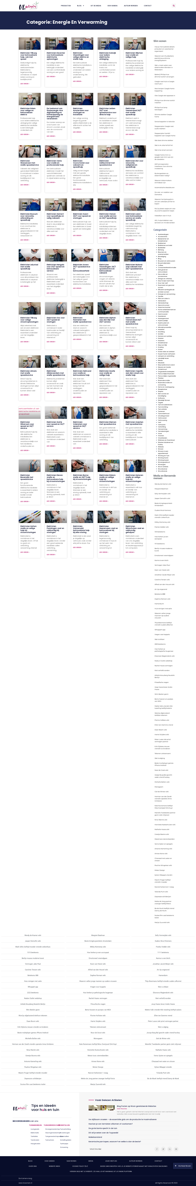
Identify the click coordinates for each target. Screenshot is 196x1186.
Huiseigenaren (163, 318)
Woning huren (163, 458)
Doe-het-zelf (163, 283)
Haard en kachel (164, 307)
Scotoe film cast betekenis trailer (32, 1084)
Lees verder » (24, 84)
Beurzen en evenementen (163, 253)
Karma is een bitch (161, 560)
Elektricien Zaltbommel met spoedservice (107, 163)
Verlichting (162, 427)
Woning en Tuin (163, 456)
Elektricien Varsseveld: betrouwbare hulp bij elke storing (81, 529)
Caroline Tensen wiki (162, 580)
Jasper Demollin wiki (162, 498)
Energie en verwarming (166, 294)
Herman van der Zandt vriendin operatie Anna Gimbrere (163, 799)
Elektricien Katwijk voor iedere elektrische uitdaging (107, 56)
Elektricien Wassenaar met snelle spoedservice (29, 163)
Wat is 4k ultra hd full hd (164, 145)
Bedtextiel (161, 248)
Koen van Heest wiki (162, 570)
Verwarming (162, 429)
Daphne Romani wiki (162, 599)
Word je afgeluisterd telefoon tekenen (33, 1016)
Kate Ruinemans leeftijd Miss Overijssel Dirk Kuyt (98, 1044)
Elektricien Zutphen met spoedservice (134, 423)
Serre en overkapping (166, 387)
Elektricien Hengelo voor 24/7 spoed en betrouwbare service (55, 267)
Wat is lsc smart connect (163, 150)
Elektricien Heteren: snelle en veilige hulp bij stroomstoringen (134, 478)
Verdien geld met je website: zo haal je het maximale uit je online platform (101, 1171)
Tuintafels (34, 1136)
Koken (160, 349)
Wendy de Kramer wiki (163, 484)
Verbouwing (162, 420)
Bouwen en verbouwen (166, 261)
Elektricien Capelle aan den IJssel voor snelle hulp (134, 373)
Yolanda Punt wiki (161, 892)
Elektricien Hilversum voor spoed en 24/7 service (27, 425)
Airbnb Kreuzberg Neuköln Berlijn (32, 1004)
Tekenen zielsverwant (163, 753)
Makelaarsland (95, 1137)
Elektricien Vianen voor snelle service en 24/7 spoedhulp (108, 216)
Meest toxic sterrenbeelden (165, 839)
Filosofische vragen (162, 682)
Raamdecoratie (164, 380)
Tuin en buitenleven (165, 405)
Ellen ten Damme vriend (164, 725)
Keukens (161, 341)
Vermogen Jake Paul (162, 565)
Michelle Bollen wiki (162, 782)
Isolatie (160, 334)
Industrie (161, 329)
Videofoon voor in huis (163, 216)
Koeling (161, 347)
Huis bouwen (163, 314)
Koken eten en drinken (166, 352)
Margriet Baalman (161, 489)
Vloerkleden (162, 438)
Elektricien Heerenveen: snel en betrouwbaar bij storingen (108, 529)
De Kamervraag (25, 1178)
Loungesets (35, 1129)
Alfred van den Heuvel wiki (164, 584)
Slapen (160, 391)
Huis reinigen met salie (163, 608)
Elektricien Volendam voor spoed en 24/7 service (80, 425)
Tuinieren (161, 411)
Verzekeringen (163, 431)
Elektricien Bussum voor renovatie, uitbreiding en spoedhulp (29, 217)
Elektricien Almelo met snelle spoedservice (28, 373)
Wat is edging (160, 758)
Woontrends (162, 471)
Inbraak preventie (164, 327)
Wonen (160, 449)
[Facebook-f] (156, 1149)
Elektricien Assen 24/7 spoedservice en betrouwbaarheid (81, 267)
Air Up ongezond (161, 589)
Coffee (160, 265)
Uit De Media (96, 6)
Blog (79, 6)
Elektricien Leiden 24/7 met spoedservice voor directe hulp (107, 111)
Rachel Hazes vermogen (164, 666)
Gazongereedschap (50, 1133)
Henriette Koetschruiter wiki (165, 825)
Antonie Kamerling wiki (163, 849)
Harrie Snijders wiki (162, 734)
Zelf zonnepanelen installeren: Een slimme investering (163, 166)
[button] (174, 6)
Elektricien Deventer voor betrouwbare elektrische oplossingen (56, 56)
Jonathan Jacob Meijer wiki (165, 575)
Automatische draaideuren (165, 187)
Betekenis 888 (160, 594)
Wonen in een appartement (163, 452)
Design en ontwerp (165, 279)
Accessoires (162, 236)
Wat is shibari (159, 639)
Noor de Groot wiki (161, 770)
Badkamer (162, 243)
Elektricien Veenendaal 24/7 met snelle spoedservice (134, 321)
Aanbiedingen (163, 234)
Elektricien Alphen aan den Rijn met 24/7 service (107, 320)
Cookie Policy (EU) (80, 1166)
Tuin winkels (162, 409)
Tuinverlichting (65, 1129)
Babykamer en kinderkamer (163, 240)
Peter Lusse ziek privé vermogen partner (163, 1021)
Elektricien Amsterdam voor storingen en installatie (81, 111)
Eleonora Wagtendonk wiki (165, 656)
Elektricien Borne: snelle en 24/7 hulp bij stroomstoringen (82, 477)
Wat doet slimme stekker (164, 140)
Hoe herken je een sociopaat (98, 952)
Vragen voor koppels (162, 634)
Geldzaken (162, 301)
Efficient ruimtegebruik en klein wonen (166, 291)
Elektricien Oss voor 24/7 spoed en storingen (56, 320)
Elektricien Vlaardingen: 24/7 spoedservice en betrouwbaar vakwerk (107, 268)
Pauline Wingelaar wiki (163, 865)
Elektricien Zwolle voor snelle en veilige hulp (107, 373)
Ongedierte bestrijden (166, 371)
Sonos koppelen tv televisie (165, 121)
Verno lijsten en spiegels (164, 844)
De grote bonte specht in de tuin (103, 1128)
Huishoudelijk (163, 321)
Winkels (161, 447)
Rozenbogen (65, 1133)
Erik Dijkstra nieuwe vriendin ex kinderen (33, 1027)
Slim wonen (71, 1161)
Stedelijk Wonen (164, 400)
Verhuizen (161, 425)
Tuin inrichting (163, 407)
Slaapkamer (162, 389)
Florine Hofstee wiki (162, 720)
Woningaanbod (164, 462)
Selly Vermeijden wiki (163, 494)
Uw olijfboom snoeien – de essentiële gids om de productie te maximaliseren (123, 1119)
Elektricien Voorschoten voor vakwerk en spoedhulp (81, 164)
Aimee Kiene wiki (161, 853)
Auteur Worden (131, 6)
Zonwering (64, 1147)
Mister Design (160, 870)
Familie (160, 296)
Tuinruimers (49, 1140)
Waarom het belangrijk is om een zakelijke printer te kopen (165, 201)
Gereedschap (163, 303)
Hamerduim (159, 604)
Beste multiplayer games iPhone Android (32, 1033)
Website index (54, 1166)
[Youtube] (176, 1149)
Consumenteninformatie (167, 267)
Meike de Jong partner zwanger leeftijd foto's (98, 1079)
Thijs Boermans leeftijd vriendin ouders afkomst (163, 981)
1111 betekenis (160, 544)
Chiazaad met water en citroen (163, 1061)
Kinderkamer (163, 343)
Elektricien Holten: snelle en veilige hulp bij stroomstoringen (28, 529)
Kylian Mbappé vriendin (163, 875)
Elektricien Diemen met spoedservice (107, 423)
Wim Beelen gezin (161, 694)
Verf (159, 422)
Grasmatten (64, 1136)
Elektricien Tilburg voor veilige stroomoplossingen (29, 320)
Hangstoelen (35, 1144)
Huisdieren (162, 316)
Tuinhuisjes (64, 1144)
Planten (161, 378)
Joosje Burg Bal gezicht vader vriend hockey (163, 1033)
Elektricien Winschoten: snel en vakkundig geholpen (135, 529)
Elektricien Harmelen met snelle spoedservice (82, 320)
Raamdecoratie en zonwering (165, 383)
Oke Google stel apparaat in (165, 95)
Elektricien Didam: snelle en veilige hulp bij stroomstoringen (107, 478)
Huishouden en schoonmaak (163, 324)
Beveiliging (162, 256)
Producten (66, 6)
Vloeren (161, 436)
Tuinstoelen (35, 1140)
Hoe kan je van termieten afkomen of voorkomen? (111, 1124)
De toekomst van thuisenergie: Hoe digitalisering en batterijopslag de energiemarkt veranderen (55, 113)
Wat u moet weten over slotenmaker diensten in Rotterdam (164, 67)
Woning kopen (163, 460)
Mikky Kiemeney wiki (162, 522)
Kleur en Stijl (162, 345)
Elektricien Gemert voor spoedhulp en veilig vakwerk (55, 216)
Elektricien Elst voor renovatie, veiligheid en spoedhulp (134, 164)
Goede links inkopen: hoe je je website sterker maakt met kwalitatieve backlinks (133, 1166)
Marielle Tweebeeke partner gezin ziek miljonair (163, 1044)
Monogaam (159, 787)
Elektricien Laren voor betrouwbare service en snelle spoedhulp (134, 217)
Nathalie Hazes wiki (162, 829)
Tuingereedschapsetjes (50, 1136)
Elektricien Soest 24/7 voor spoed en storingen (82, 216)
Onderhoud (162, 369)
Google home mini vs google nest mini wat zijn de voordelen (164, 157)
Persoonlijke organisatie (167, 376)
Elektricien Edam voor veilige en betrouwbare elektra (28, 111)
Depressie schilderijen (163, 896)
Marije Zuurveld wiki (162, 922)
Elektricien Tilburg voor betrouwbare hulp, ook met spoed (28, 56)
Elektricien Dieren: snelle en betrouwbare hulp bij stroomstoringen (56, 478)
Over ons (33, 1166)
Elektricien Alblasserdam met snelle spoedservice (56, 373)
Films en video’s (164, 298)
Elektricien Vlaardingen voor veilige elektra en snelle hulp (81, 56)
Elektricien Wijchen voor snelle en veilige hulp (134, 55)
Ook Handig (113, 6)
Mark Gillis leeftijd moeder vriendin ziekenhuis (32, 947)
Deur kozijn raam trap (166, 281)
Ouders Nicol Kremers (163, 510)
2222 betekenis (160, 644)
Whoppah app (160, 630)
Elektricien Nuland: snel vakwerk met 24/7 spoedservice (134, 266)
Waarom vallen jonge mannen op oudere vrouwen (162, 615)
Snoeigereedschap (50, 1129)
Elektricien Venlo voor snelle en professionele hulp (55, 163)
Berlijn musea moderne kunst (33, 958)
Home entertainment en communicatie (167, 311)
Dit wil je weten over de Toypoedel (103, 1133)
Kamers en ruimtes (165, 336)
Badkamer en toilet (165, 245)
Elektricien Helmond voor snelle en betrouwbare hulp (82, 373)
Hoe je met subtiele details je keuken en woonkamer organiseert (164, 49)
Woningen (162, 464)
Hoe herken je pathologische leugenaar (98, 993)
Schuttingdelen (65, 1140)
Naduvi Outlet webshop (163, 661)
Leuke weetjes (111, 1161)
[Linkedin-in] (169, 1149)
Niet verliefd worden (162, 670)
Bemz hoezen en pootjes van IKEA (98, 1010)
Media (160, 360)
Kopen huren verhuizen (166, 354)
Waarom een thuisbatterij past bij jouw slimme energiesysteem (164, 58)
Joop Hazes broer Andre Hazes (163, 1004)
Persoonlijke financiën (166, 374)
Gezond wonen (163, 305)
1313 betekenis (160, 532)
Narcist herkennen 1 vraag (164, 887)
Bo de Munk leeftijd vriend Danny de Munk (163, 1079)
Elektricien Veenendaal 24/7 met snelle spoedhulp (134, 111)
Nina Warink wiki (161, 820)
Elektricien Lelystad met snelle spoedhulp (29, 266)
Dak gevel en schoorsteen (163, 271)
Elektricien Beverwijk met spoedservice (26, 477)
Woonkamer (162, 469)
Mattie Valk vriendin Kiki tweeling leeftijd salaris (163, 1010)
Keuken (161, 338)
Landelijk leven (163, 358)
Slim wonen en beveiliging (163, 395)
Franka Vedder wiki (162, 527)
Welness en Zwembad (166, 440)
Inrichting (161, 332)
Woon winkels (163, 467)
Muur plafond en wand (166, 365)
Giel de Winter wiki (162, 791)
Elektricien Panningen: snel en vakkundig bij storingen (55, 529)
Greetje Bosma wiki (162, 834)
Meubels (161, 363)
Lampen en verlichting (166, 356)
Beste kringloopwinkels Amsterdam (98, 941)
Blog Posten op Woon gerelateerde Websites (136, 1106)
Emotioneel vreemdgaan (164, 555)
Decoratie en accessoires (163, 275)
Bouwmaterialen (164, 263)
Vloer (160, 433)
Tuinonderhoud (163, 413)
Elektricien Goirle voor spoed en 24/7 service (55, 424)
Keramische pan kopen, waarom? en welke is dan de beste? (115, 1141)
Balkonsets (35, 1133)
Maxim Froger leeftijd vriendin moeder (32, 1073)
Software (161, 398)
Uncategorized (163, 416)
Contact (148, 6)
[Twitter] (163, 1149)
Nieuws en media (164, 367)
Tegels (160, 402)
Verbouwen (162, 418)
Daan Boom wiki (161, 730)
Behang (161, 250)
